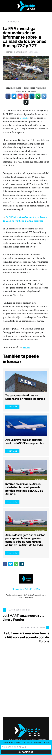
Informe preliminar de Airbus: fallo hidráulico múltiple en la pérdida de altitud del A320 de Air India (24, 489)
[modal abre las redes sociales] (21, 564)
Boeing (23, 117)
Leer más (12, 406)
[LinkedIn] (32, 96)
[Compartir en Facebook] (5, 564)
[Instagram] (20, 96)
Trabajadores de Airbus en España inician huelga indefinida (25, 397)
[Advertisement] (26, 683)
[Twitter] (14, 96)
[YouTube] (26, 96)
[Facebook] (8, 96)
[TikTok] (26, 102)
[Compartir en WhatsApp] (16, 564)
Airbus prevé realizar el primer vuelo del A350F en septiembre (24, 441)
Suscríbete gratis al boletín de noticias (26, 742)
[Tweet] (10, 564)
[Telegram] (44, 96)
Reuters (26, 347)
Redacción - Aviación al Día (16, 52)
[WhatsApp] (38, 96)
